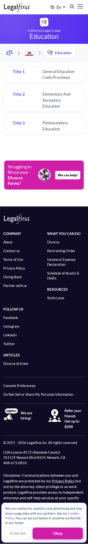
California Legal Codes (44, 30)
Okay (58, 533)
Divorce (53, 242)
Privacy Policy (14, 268)
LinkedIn (10, 335)
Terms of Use (13, 259)
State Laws (55, 298)
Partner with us (15, 285)
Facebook (10, 317)
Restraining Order (61, 251)
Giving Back (12, 277)
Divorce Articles (15, 363)
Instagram (11, 326)
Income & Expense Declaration (61, 261)
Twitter (9, 344)
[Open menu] (80, 6)
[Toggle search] (73, 7)
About (8, 242)
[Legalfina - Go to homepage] (17, 9)
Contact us (11, 251)
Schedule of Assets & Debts (63, 275)
